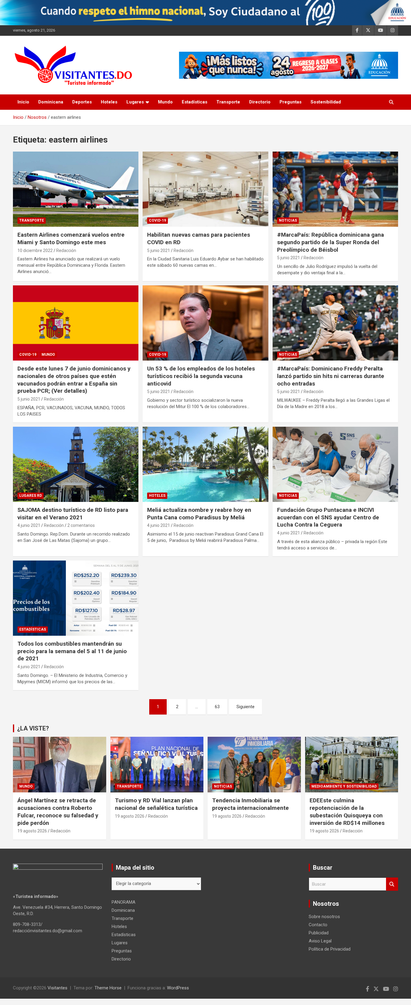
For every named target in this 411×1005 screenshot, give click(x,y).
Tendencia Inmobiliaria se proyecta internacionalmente (250, 804)
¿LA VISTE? (33, 728)
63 (217, 706)
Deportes (82, 102)
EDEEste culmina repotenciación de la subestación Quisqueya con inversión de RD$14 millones (347, 811)
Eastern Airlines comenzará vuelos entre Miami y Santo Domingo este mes (71, 238)
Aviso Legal (320, 941)
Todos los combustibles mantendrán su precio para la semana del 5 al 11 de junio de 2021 (72, 651)
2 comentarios (81, 525)
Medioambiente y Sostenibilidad (344, 786)
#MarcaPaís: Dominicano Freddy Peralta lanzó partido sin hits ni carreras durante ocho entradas (330, 376)
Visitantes (57, 988)
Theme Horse (108, 988)
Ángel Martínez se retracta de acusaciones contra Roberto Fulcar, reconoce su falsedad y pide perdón (57, 811)
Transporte (228, 102)
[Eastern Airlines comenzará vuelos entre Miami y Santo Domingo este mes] (76, 189)
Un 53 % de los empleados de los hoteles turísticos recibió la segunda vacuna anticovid (201, 376)
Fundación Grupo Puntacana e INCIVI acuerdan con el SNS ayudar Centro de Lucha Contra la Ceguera (328, 517)
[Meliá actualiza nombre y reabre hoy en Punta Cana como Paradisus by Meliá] (205, 464)
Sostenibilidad (326, 102)
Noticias (288, 220)
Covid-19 (157, 220)
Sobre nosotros (324, 916)
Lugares (135, 102)
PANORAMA (123, 902)
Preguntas (290, 102)
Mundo (165, 102)
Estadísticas (194, 102)
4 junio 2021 (28, 525)
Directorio (259, 102)
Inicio (23, 102)
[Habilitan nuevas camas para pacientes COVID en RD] (205, 189)
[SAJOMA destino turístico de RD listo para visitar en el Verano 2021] (76, 464)
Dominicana (50, 102)
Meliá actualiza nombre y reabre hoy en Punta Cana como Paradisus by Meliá (199, 513)
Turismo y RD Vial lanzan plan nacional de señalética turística (156, 804)
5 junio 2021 (158, 250)
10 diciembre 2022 (35, 250)
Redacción (66, 250)
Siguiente (245, 706)
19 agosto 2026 (32, 830)
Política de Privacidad (330, 949)
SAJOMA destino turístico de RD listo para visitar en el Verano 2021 (72, 513)
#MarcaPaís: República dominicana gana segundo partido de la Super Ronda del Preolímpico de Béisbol (330, 242)
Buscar (392, 884)
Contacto (318, 924)
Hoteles (109, 102)
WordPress (178, 988)
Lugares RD (30, 495)
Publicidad (319, 933)
